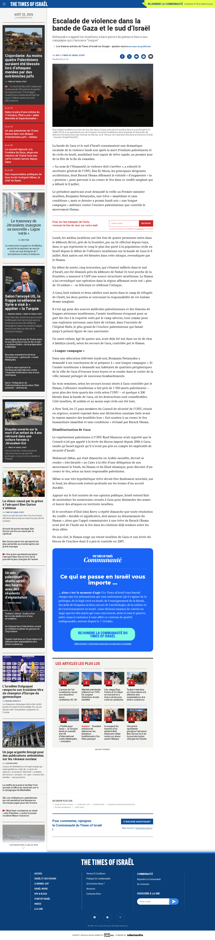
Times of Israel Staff (73, 55)
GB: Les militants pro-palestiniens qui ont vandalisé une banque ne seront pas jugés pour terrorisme (20, 800)
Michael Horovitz (13, 701)
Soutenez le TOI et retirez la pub (198, 4)
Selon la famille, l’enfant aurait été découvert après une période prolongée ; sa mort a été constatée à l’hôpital (22, 454)
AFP (57, 55)
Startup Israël (42, 899)
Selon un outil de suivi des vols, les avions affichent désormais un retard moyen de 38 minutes (23, 518)
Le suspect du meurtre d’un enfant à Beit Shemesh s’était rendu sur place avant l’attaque (112, 732)
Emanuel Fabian (14, 314)
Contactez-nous (93, 894)
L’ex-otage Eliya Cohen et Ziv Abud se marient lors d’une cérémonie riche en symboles (113, 694)
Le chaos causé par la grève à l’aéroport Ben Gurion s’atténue (23, 504)
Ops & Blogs (40, 894)
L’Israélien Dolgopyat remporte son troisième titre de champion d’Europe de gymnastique (23, 691)
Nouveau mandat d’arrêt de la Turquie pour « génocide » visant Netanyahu (21, 357)
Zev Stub (25, 240)
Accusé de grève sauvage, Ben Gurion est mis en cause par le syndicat (18, 531)
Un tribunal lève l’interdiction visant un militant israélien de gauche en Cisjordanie (23, 629)
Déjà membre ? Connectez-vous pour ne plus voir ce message (102, 643)
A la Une (38, 909)
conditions (140, 229)
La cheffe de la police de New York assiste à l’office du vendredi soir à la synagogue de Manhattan (20, 787)
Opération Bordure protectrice (121, 804)
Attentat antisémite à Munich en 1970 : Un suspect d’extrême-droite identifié (91, 694)
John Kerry (79, 807)
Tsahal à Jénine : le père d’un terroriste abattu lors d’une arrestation (20, 616)
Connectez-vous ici (144, 828)
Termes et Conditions (95, 873)
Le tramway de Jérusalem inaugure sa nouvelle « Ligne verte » (23, 227)
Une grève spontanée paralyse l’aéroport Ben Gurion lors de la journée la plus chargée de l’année (137, 732)
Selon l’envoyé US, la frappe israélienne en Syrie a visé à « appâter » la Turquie (23, 302)
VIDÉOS (37, 904)
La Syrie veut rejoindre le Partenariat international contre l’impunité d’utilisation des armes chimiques (22, 371)
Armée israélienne (63, 807)
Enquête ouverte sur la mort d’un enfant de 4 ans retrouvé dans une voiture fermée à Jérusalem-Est (23, 436)
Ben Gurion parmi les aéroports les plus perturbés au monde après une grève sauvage (21, 544)
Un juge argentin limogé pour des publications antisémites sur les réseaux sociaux (23, 755)
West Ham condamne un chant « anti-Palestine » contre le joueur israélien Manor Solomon (20, 813)
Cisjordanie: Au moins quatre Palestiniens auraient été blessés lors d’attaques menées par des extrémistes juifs (23, 65)
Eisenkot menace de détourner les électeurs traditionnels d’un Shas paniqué (91, 732)
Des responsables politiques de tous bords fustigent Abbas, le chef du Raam (23, 177)
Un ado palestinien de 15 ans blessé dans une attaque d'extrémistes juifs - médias (21, 134)
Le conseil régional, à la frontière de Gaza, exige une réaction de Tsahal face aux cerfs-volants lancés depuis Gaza (21, 155)
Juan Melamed (11, 763)
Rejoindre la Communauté (165, 4)
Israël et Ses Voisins (64, 804)
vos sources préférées (139, 46)
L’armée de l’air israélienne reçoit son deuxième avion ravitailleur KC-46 (68, 694)
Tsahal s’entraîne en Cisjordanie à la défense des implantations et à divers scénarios (136, 694)
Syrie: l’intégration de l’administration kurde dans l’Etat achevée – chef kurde (22, 385)
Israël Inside (98, 804)
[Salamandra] (135, 935)
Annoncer (90, 888)
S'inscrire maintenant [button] (137, 821)
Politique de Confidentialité (98, 878)
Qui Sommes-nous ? (95, 883)
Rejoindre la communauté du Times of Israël (103, 634)
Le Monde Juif (83, 804)
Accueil (38, 873)
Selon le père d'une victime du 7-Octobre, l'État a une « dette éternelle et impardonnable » (22, 115)
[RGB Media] (109, 935)
